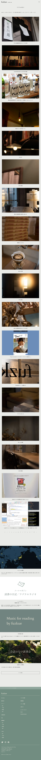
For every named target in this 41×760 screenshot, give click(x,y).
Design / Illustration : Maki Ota (6, 748)
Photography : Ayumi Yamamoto (6, 749)
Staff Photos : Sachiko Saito (5, 750)
